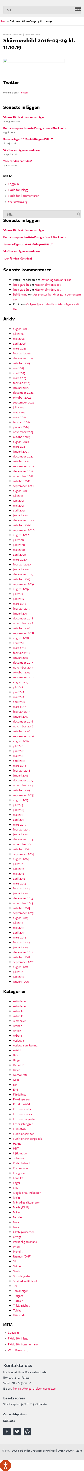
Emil (15, 1089)
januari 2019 (20, 613)
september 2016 (23, 736)
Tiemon (18, 1300)
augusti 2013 (21, 917)
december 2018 (23, 618)
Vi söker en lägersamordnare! (21, 150)
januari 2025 (21, 387)
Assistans (18, 1040)
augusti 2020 (21, 535)
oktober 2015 (21, 790)
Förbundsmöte (22, 1114)
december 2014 (23, 839)
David (16, 1070)
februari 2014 (21, 888)
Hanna (17, 1143)
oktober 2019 (21, 579)
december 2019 (23, 574)
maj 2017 (18, 696)
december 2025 (23, 358)
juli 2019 (18, 593)
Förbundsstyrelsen (25, 1119)
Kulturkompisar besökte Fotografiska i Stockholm (34, 128)
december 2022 (23, 456)
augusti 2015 (21, 800)
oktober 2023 (22, 436)
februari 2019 (21, 608)
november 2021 (23, 476)
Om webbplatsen (15, 1414)
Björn (16, 1055)
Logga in (13, 183)
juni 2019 (18, 598)
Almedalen (20, 1020)
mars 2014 (19, 883)
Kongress (19, 1173)
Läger (16, 1182)
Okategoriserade (24, 1231)
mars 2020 (20, 559)
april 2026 (19, 343)
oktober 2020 (22, 525)
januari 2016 (20, 775)
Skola (16, 1271)
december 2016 (23, 721)
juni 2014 (18, 868)
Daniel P (18, 1065)
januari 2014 (20, 893)
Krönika (18, 1177)
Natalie (17, 1217)
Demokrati (20, 1074)
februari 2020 (22, 564)
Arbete (17, 1035)
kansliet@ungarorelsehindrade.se (34, 1388)
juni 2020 (19, 544)
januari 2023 (21, 451)
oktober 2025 (22, 363)
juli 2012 (18, 971)
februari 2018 (21, 652)
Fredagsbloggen (23, 1124)
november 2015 (23, 785)
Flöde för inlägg (18, 189)
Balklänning (20, 294)
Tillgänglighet (21, 1305)
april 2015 (19, 819)
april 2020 (19, 554)
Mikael (17, 1212)
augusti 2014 (21, 858)
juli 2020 (18, 539)
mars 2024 (20, 417)
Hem (3, 21)
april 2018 (19, 643)
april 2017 (19, 701)
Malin (16, 1197)
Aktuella (18, 1011)
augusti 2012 (21, 966)
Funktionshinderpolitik (27, 1138)
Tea (15, 1285)
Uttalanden (20, 1315)
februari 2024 (22, 422)
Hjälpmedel (20, 1153)
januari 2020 (21, 569)
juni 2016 (18, 750)
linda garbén (21, 284)
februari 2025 (21, 382)
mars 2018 (19, 647)
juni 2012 (18, 976)
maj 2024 (19, 412)
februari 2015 (21, 829)
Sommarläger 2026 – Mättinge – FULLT (28, 139)
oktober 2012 (21, 957)
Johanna (18, 1158)
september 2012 (23, 962)
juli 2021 (18, 495)
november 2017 (23, 667)
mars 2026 (20, 348)
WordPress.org (17, 201)
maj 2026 (19, 338)
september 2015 (23, 795)
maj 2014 (18, 873)
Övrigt (17, 1236)
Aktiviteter (20, 1001)
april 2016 (19, 760)
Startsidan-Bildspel (25, 1281)
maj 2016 (18, 755)
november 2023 (23, 431)
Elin (15, 1084)
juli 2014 (18, 863)
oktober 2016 (21, 731)
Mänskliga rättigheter (26, 1202)
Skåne (17, 1266)
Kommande (20, 1168)
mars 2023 (19, 446)
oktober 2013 (21, 908)
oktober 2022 (22, 461)
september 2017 (23, 677)
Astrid (17, 1050)
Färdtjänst (19, 1094)
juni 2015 (18, 809)
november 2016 (23, 726)
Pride (16, 1246)
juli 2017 (18, 687)
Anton (17, 1030)
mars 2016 (19, 765)
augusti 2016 (21, 741)
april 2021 (19, 510)
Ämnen (17, 1025)
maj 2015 (18, 814)
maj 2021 (18, 505)
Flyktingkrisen (22, 1099)
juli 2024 (18, 407)
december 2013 (23, 898)
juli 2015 (18, 804)
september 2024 (23, 402)
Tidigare (18, 1295)
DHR (16, 1079)
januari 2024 (21, 427)
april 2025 (19, 373)
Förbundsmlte (22, 1109)
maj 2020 (19, 549)
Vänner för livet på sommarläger (23, 117)
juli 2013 (18, 922)
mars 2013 (19, 937)
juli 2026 (18, 333)
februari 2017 (21, 711)
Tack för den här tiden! (17, 161)
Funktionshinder (23, 1133)
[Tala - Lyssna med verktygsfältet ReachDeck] (5, 1465)
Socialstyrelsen (22, 1276)
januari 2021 (20, 515)
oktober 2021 (21, 481)
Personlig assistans (25, 1241)
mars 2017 (19, 706)
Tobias (17, 1310)
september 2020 (23, 530)
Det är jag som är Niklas (56, 279)
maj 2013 (18, 927)
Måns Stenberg (12, 34)
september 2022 (23, 466)
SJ (14, 1261)
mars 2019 (19, 603)
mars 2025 (19, 377)
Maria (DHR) (21, 1207)
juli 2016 (18, 746)
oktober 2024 (22, 397)
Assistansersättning (25, 1045)
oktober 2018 (21, 628)
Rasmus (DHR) (22, 1256)
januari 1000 (21, 981)
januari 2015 (20, 834)
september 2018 (23, 633)
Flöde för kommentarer (23, 195)
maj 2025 (18, 368)
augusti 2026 (21, 328)
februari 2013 (21, 942)
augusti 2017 (21, 682)
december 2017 (23, 662)
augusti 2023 (21, 441)
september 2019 (23, 584)
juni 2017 (18, 692)
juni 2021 (18, 500)
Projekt (17, 1251)
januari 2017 (20, 716)
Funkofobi (19, 1128)
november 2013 (23, 903)
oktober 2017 (21, 672)
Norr (16, 1227)
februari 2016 (21, 770)
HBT (16, 1148)
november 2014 (23, 844)
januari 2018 (20, 657)
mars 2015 (19, 824)
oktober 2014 (21, 849)
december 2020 (23, 520)
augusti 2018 (21, 638)
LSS (15, 1187)
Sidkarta (9, 1420)
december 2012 (23, 952)
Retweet (24, 92)
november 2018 (23, 623)
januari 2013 (20, 947)
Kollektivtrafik (22, 1163)
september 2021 (23, 485)
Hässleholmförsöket (48, 284)
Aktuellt (18, 1016)
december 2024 (23, 392)
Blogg (16, 1060)
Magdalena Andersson (27, 1192)
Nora (16, 1222)
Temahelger (20, 1290)
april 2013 (19, 932)
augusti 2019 (21, 589)
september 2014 (23, 854)
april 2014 (19, 878)
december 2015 (23, 780)
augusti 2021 (21, 490)
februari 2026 (22, 353)
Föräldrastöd (21, 1104)
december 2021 (23, 471)
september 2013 (23, 912)
